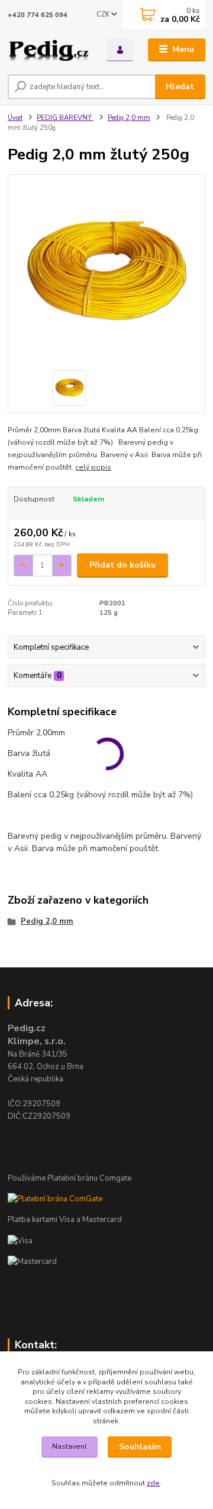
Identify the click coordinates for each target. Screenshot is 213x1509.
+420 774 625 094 (37, 15)
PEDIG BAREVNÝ (65, 117)
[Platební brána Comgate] (55, 1199)
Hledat (180, 86)
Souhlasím (140, 1446)
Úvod (15, 117)
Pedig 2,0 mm (129, 117)
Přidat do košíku (122, 565)
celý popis (93, 467)
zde (153, 1483)
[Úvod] (49, 49)
